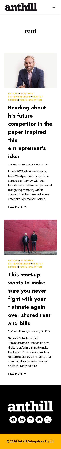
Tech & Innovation (30, 99)
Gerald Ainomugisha (22, 164)
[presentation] (30, 70)
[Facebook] (13, 419)
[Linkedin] (30, 419)
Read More (17, 206)
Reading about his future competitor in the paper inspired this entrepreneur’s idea (30, 132)
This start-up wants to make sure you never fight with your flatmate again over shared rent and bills (29, 299)
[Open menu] (54, 6)
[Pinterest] (39, 419)
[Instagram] (22, 419)
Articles (13, 93)
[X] (48, 419)
